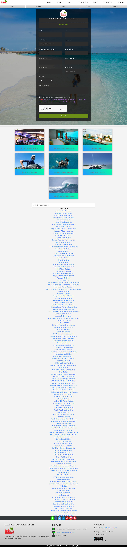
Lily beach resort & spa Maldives (63, 345)
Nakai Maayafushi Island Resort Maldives (63, 352)
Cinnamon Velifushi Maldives (63, 502)
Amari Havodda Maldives (63, 222)
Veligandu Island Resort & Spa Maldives (63, 481)
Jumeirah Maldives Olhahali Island (63, 325)
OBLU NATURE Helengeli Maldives (63, 381)
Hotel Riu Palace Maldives (63, 493)
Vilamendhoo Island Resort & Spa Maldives (63, 484)
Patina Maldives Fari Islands (63, 430)
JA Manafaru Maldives (63, 320)
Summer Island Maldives (63, 446)
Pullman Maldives (63, 399)
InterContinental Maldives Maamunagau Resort (63, 318)
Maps (69, 2)
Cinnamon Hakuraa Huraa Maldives (63, 499)
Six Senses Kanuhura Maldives (63, 334)
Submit (63, 116)
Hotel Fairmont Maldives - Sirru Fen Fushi (63, 434)
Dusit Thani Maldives (63, 269)
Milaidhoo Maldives (63, 361)
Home (49, 2)
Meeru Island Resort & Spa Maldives (64, 358)
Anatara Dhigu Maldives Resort (63, 515)
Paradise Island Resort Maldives (63, 394)
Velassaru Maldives (63, 479)
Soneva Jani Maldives (63, 441)
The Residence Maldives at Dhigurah (63, 466)
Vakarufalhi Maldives (63, 475)
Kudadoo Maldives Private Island (63, 340)
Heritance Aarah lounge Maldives (63, 305)
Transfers (114, 6)
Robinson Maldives (63, 417)
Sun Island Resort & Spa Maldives (63, 448)
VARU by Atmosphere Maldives (63, 477)
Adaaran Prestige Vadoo (63, 213)
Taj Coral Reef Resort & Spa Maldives (63, 461)
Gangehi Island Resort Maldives (63, 296)
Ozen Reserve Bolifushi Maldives (63, 390)
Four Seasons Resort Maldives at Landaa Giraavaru (63, 289)
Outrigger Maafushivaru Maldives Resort (63, 385)
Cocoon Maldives (63, 251)
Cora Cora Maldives (63, 258)
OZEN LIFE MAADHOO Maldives (63, 387)
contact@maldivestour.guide (65, 532)
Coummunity (108, 2)
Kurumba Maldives (63, 343)
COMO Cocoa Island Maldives (64, 253)
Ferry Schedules (82, 2)
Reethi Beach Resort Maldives (63, 408)
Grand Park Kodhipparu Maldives (63, 300)
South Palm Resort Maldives (63, 443)
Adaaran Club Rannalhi (63, 211)
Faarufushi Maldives (63, 278)
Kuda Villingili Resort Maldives (63, 338)
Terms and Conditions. (63, 97)
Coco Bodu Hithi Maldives (63, 249)
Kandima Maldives (63, 329)
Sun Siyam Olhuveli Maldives (63, 450)
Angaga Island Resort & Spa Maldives (63, 229)
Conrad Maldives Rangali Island (63, 255)
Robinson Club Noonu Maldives (63, 414)
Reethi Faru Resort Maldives (63, 410)
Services (96, 534)
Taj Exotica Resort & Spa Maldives (63, 459)
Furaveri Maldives (63, 291)
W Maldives (63, 486)
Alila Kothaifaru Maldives (63, 508)
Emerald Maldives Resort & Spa (63, 273)
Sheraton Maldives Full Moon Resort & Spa (63, 432)
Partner (95, 2)
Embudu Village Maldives (63, 271)
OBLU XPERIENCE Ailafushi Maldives (63, 374)
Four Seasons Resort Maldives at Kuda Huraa (63, 285)
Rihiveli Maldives (63, 412)
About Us (121, 2)
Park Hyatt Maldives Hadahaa (63, 396)
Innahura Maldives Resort (63, 316)
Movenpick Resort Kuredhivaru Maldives (63, 365)
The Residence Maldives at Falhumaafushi (63, 468)
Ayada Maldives (63, 495)
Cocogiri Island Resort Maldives (63, 504)
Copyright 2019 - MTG (53, 546)
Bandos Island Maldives (63, 238)
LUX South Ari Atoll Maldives (63, 347)
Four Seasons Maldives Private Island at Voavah (63, 282)
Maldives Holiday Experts (108, 528)
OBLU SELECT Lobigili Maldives (63, 376)
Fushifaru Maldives (63, 293)
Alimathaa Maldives (63, 220)
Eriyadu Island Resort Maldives (63, 276)
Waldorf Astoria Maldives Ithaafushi (63, 488)
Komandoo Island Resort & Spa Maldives (63, 336)
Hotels (63, 6)
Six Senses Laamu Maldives (63, 437)
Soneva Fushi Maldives (63, 439)
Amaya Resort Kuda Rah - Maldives (63, 224)
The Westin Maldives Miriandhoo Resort (63, 470)
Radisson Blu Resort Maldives (64, 401)
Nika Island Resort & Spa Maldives (63, 370)
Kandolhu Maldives (63, 332)
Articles (59, 2)
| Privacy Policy (76, 546)
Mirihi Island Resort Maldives (63, 363)
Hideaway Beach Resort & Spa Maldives (63, 307)
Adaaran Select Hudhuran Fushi (63, 217)
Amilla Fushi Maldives (63, 226)
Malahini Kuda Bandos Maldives (63, 356)
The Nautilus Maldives (63, 464)
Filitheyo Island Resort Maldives (63, 506)
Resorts (89, 6)
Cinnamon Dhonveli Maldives (63, 244)
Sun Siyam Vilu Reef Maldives (63, 455)
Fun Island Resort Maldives (63, 287)
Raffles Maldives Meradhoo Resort (63, 403)
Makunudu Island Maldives (63, 354)
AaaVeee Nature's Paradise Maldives (63, 513)
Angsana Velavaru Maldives (63, 231)
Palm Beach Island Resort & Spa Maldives (64, 392)
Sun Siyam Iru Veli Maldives (63, 452)
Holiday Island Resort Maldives (63, 309)
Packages (97, 532)
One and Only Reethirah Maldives (63, 425)
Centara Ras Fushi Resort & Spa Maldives (64, 246)
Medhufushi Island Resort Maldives (63, 497)
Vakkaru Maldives (63, 472)
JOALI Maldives (63, 323)
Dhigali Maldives (63, 260)
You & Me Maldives (63, 490)
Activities (38, 6)
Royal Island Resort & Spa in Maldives (63, 419)
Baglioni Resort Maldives (63, 235)
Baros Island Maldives (63, 242)
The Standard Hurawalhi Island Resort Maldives (63, 311)
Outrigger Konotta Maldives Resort (63, 383)
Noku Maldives (63, 367)
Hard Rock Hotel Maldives (63, 302)
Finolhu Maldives (63, 280)
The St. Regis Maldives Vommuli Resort (63, 510)
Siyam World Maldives (63, 457)
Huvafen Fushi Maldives (63, 314)
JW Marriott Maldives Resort (63, 327)
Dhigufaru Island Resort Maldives (63, 264)
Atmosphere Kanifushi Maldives (63, 233)
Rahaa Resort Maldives (63, 405)
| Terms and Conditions (66, 546)
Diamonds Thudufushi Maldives (63, 267)
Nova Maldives (63, 372)
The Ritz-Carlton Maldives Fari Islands (63, 428)
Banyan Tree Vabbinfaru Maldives (63, 240)
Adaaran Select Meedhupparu (63, 215)
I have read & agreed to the (55, 97)
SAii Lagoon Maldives (63, 423)
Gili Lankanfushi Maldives (63, 298)
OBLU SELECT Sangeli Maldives (63, 378)
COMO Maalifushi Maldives (63, 349)
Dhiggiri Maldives (63, 262)
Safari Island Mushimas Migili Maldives (63, 421)
